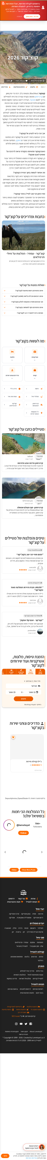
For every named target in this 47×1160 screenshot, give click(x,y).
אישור (5, 1156)
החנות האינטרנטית (27, 993)
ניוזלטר (40, 960)
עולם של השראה (25, 978)
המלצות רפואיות (20, 974)
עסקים (32, 942)
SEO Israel (16, 1016)
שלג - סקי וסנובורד (36, 946)
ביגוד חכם (39, 993)
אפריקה (12, 917)
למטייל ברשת (36, 1040)
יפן (24, 932)
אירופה (40, 914)
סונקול (32, 99)
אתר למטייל (40, 34)
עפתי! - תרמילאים (21, 942)
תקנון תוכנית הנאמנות (12, 1031)
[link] (30, 1023)
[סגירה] (45, 1144)
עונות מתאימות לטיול (35, 974)
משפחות (40, 942)
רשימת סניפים (38, 989)
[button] (23, 290)
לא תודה (19, 16)
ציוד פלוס (39, 971)
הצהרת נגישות (23, 1034)
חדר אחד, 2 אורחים (33, 681)
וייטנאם (33, 928)
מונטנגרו (8, 928)
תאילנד (40, 928)
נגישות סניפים (13, 989)
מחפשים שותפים (17, 956)
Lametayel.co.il (38, 1037)
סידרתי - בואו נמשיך (32, 16)
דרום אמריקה (38, 917)
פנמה (26, 928)
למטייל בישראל (22, 946)
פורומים (34, 956)
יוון (13, 932)
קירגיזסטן (16, 34)
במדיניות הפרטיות (31, 1158)
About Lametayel (36, 1031)
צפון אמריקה (25, 914)
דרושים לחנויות (25, 989)
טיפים (41, 956)
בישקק (18, 140)
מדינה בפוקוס (12, 978)
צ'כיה (20, 928)
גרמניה (18, 932)
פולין (14, 928)
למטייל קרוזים (38, 978)
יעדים (31, 34)
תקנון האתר (24, 1031)
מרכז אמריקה (14, 914)
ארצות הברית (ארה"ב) (35, 932)
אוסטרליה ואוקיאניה (24, 917)
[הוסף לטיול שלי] (13, 737)
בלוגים (27, 956)
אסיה (24, 34)
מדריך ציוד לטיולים (27, 971)
